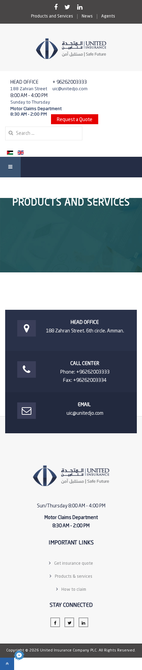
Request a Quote (74, 119)
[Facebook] (56, 7)
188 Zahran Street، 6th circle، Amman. (85, 331)
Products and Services (52, 16)
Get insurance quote (73, 564)
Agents (108, 16)
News (87, 16)
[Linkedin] (79, 7)
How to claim (73, 590)
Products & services (73, 577)
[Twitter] (67, 7)
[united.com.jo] (71, 48)
